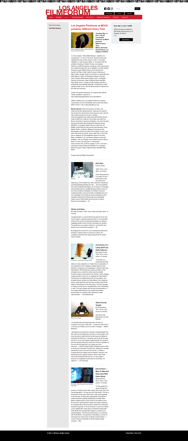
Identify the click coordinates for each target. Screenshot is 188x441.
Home (51, 17)
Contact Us (125, 17)
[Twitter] (108, 8)
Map (115, 35)
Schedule (58, 17)
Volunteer (129, 13)
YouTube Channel (55, 28)
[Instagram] (112, 8)
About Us (115, 17)
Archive (67, 17)
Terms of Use (137, 433)
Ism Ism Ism (90, 17)
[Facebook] (105, 8)
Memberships (109, 13)
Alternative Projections (103, 17)
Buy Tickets (125, 39)
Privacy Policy (129, 433)
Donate (119, 13)
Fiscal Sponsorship (77, 17)
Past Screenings (54, 25)
